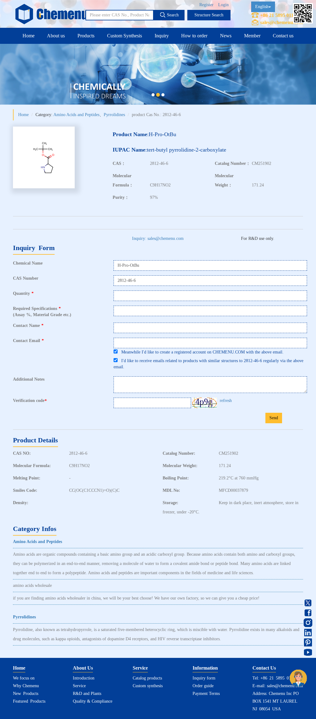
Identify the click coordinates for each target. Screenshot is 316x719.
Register (206, 4)
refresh (226, 400)
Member (252, 35)
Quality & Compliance (92, 701)
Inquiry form (204, 678)
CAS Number (25, 278)
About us (56, 35)
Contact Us (264, 668)
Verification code (30, 400)
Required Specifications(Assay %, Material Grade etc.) (42, 311)
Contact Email (28, 340)
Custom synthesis (148, 685)
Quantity (23, 293)
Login (223, 4)
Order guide (203, 685)
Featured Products (29, 701)
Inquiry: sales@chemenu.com (158, 238)
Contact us (283, 35)
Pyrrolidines (114, 114)
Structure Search (208, 15)
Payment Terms (206, 693)
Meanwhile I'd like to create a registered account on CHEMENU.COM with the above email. (201, 352)
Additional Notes (28, 379)
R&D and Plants (87, 693)
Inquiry (162, 35)
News (225, 35)
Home (29, 35)
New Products (25, 693)
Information (205, 668)
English (261, 6)
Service (79, 685)
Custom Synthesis (124, 35)
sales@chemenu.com (281, 22)
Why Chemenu (26, 685)
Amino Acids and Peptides (76, 114)
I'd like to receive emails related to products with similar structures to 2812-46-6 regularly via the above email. (208, 363)
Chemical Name (28, 263)
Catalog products (147, 678)
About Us (83, 668)
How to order (194, 35)
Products (85, 35)
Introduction (83, 678)
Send (273, 418)
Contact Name (28, 325)
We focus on (24, 678)
